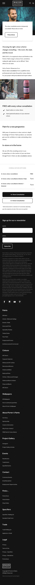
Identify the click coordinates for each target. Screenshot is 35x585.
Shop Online (5, 503)
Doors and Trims (6, 326)
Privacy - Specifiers (7, 552)
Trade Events (5, 462)
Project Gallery (8, 438)
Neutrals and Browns (7, 366)
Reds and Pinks (6, 373)
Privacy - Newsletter (7, 555)
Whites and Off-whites (8, 362)
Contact (5, 472)
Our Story (5, 417)
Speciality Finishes (7, 329)
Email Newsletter (6, 480)
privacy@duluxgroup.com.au (8, 295)
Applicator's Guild (7, 533)
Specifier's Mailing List (8, 514)
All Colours (5, 355)
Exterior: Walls (6, 322)
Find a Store (5, 496)
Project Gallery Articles (8, 447)
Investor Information (7, 425)
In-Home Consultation (17, 200)
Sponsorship (5, 421)
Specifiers (6, 509)
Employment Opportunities (9, 484)
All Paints (4, 315)
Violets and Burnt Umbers (9, 380)
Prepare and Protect (7, 340)
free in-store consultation (9, 70)
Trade (4, 524)
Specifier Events (6, 465)
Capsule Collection (7, 359)
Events (5, 453)
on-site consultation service (24, 156)
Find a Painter (6, 499)
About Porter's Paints (11, 412)
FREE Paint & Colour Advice (9, 432)
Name (4, 226)
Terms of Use (5, 548)
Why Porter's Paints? (8, 428)
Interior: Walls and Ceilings (9, 319)
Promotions (5, 559)
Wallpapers (7, 394)
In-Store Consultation (17, 194)
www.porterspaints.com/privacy (9, 280)
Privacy (4, 544)
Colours (5, 350)
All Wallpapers (6, 399)
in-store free (6, 153)
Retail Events (5, 458)
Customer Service (7, 477)
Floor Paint (5, 336)
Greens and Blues (6, 369)
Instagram (5, 443)
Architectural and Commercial (10, 344)
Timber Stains (6, 333)
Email (4, 236)
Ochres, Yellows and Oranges (10, 377)
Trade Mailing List (6, 529)
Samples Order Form (7, 518)
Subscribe (7, 246)
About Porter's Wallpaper (9, 406)
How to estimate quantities (9, 402)
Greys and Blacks (6, 384)
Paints (4, 310)
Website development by (10, 576)
